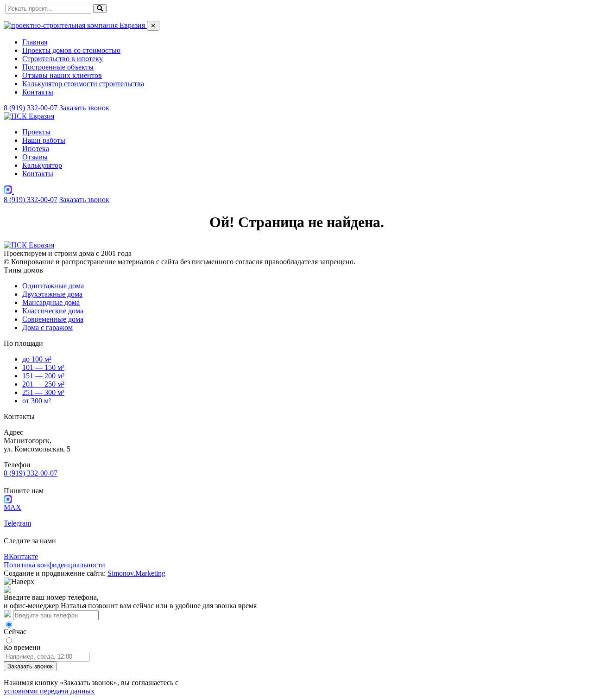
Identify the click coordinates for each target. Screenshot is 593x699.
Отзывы (35, 157)
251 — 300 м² (43, 392)
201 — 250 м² (43, 384)
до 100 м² (36, 359)
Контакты (37, 92)
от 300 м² (36, 401)
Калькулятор (42, 165)
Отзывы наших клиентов (62, 75)
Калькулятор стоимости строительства (83, 84)
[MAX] (9, 191)
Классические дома (52, 311)
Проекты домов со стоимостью (71, 50)
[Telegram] (17, 191)
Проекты (36, 132)
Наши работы (43, 140)
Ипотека (35, 149)
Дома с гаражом (47, 327)
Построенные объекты (58, 67)
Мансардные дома (51, 302)
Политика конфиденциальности (54, 565)
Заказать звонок (84, 108)
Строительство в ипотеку (62, 59)
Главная (34, 42)
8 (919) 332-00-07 (30, 108)
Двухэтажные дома (52, 294)
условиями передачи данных (49, 691)
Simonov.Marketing (136, 573)
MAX (12, 507)
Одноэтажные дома (53, 286)
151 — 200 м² (43, 376)
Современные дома (52, 319)
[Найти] (100, 8)
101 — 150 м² (43, 367)
